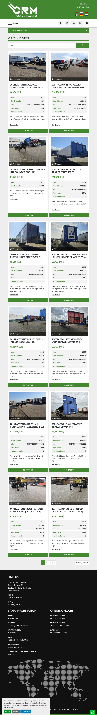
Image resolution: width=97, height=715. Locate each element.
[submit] (82, 45)
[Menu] (10, 23)
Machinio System (60, 709)
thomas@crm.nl (14, 605)
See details (14, 125)
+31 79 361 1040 (82, 7)
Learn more (26, 711)
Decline (15, 711)
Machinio (78, 709)
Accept (7, 711)
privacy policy (8, 707)
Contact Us (28, 131)
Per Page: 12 (81, 563)
